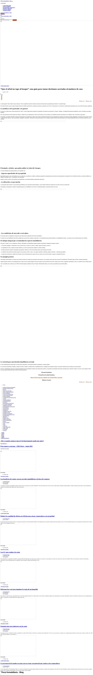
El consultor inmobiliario (7, 404)
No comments (5, 483)
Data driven (5, 402)
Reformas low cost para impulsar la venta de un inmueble (19, 589)
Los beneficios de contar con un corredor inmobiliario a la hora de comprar (25, 479)
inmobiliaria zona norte (7, 411)
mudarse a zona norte (7, 419)
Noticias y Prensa (7, 9)
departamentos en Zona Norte (8, 403)
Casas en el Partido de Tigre (8, 394)
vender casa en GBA (6, 427)
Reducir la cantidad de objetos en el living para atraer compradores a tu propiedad (27, 516)
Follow (2, 13)
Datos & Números (7, 6)
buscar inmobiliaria (6, 393)
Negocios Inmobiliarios (7, 420)
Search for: (2, 18)
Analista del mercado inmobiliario (9, 387)
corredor (4, 398)
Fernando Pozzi (6, 407)
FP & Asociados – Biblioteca (9, 7)
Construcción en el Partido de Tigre (9, 397)
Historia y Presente (7, 8)
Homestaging (5, 410)
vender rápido (5, 428)
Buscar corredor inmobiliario (8, 391)
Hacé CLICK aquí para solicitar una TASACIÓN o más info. (46, 377)
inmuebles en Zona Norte (7, 413)
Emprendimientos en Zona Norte (9, 406)
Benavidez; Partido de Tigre (8, 388)
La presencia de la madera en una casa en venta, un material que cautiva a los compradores (30, 663)
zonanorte (5, 430)
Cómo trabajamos (7, 5)
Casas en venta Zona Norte (8, 395)
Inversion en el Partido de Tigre (8, 414)
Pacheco (4, 421)
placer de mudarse (6, 422)
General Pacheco (6, 408)
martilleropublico (6, 415)
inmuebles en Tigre (6, 412)
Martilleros (5, 416)
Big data (4, 389)
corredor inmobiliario (7, 399)
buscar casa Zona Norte (7, 390)
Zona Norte (5, 429)
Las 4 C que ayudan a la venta (10, 552)
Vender (4, 424)
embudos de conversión (7, 405)
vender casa (5, 425)
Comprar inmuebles (6, 396)
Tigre (4, 423)
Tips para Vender (6, 10)
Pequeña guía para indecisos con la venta (14, 626)
